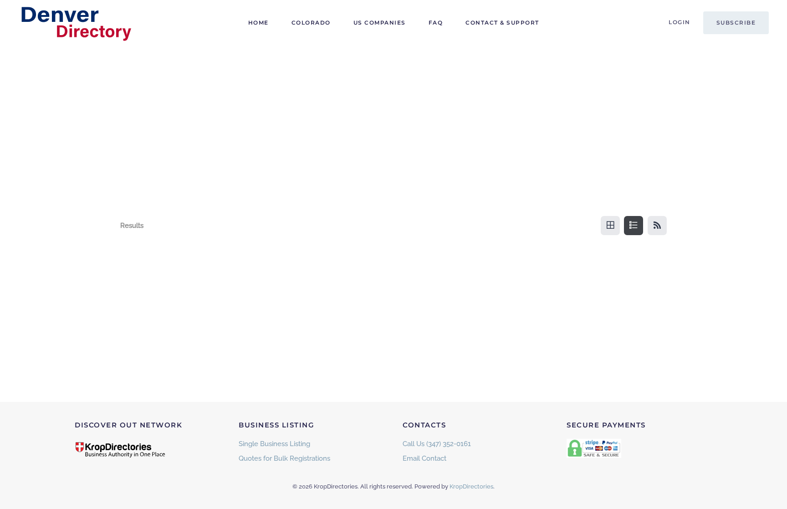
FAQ (436, 22)
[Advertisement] (393, 114)
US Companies (379, 22)
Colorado (311, 22)
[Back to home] (75, 23)
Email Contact (424, 458)
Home (258, 22)
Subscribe (736, 22)
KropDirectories (471, 486)
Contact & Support (502, 22)
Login (679, 22)
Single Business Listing (274, 444)
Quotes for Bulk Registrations (284, 458)
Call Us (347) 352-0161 (437, 444)
